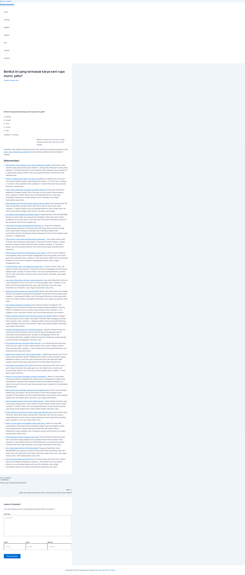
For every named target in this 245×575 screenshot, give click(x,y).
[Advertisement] (36, 95)
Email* (28, 542)
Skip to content (5, 1)
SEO (5, 43)
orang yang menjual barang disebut (17, 152)
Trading (6, 50)
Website (50, 542)
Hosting (6, 20)
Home (6, 12)
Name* (6, 542)
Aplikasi (6, 35)
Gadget (6, 27)
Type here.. (7, 514)
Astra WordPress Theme (106, 570)
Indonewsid (7, 4)
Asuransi (7, 58)
